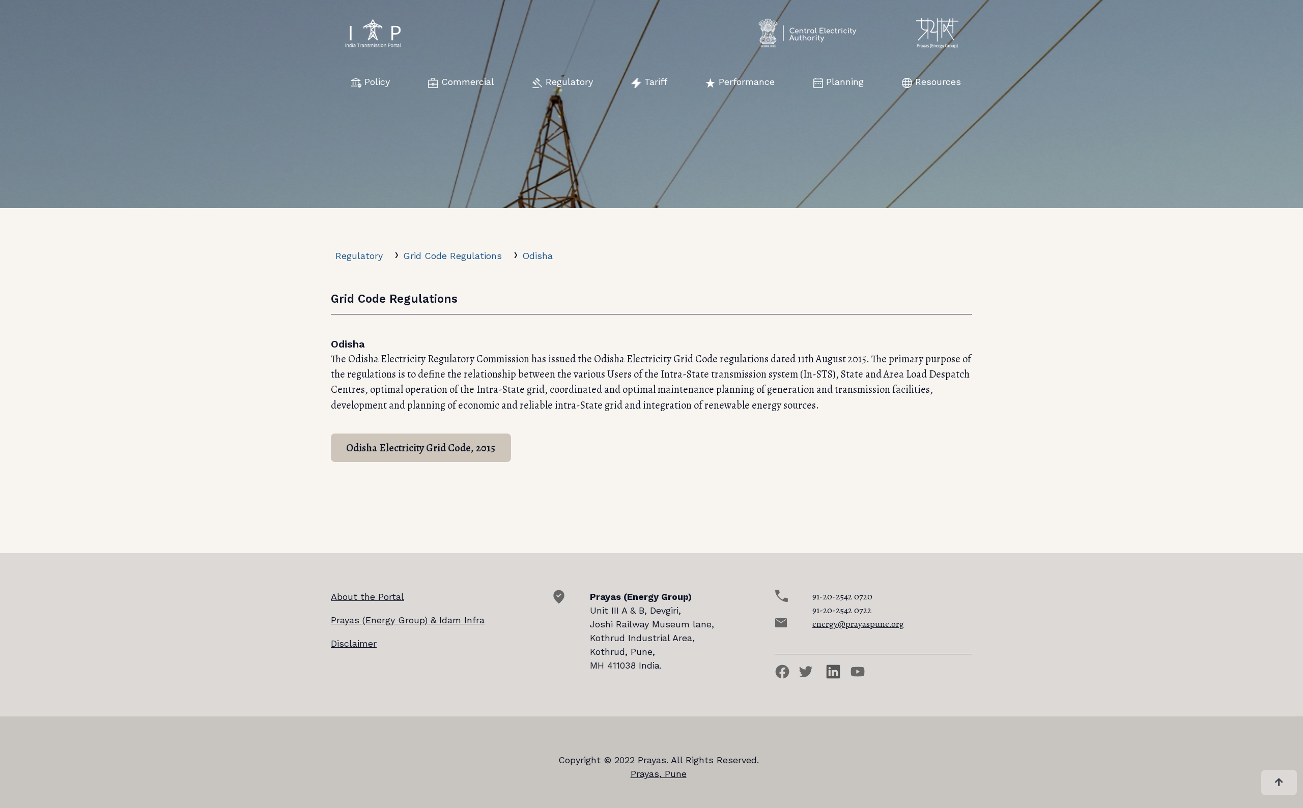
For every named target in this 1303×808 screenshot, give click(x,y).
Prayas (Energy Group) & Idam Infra (408, 620)
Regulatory (569, 81)
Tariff (655, 81)
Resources (938, 81)
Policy (377, 81)
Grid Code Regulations (452, 255)
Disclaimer (354, 643)
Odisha (537, 255)
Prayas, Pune (659, 773)
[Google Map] (558, 600)
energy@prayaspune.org (858, 624)
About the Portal (367, 596)
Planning (845, 81)
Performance (747, 81)
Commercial (467, 81)
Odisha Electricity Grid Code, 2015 (420, 448)
